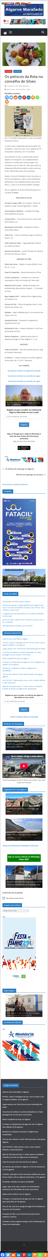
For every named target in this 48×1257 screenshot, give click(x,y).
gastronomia (10, 89)
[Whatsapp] (37, 97)
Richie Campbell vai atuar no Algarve (15, 658)
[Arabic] (3, 3)
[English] (11, 3)
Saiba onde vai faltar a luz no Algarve (16, 1194)
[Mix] (33, 97)
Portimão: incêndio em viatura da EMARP (18, 1182)
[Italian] (20, 3)
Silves (28, 89)
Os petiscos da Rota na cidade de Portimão (24, 371)
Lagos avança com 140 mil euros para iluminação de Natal (23, 649)
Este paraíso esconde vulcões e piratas (16, 601)
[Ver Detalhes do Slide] (23, 578)
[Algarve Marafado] (5, 33)
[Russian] (26, 3)
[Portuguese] (23, 3)
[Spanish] (29, 3)
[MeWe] (29, 97)
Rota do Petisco (21, 89)
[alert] (23, 898)
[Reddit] (16, 97)
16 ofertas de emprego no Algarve (19, 469)
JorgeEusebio (25, 86)
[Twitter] (11, 97)
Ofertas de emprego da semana (29, 474)
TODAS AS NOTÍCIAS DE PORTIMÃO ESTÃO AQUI (20, 846)
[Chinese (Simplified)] (6, 3)
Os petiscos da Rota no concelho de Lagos (24, 381)
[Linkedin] (20, 97)
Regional (8, 71)
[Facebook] (7, 97)
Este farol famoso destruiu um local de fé (17, 626)
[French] (14, 3)
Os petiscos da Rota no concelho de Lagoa (24, 376)
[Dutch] (8, 3)
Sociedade (17, 71)
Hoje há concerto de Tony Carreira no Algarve (19, 1162)
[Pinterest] (24, 97)
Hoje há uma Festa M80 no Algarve (15, 639)
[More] (7, 102)
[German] (17, 3)
